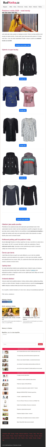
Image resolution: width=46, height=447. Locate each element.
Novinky (36, 436)
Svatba (12, 438)
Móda (11, 6)
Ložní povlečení (6, 438)
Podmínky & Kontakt (17, 445)
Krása (15, 6)
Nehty (27, 436)
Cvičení (7, 436)
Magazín (5, 6)
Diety (3, 436)
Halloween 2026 (6, 433)
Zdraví (30, 6)
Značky (12, 433)
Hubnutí (35, 6)
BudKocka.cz (10, 445)
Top (3, 440)
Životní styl (20, 6)
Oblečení (9, 12)
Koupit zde (23, 79)
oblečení (33, 270)
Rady (41, 433)
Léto (19, 438)
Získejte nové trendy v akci (23, 45)
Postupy (31, 436)
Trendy (6, 12)
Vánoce (16, 436)
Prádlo (16, 433)
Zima (27, 438)
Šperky (40, 436)
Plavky (11, 436)
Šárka (16, 12)
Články (40, 6)
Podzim (13, 12)
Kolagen (39, 438)
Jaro (16, 438)
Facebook (5, 301)
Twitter (10, 301)
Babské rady (22, 436)
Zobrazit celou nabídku (23, 219)
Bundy (34, 438)
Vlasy (34, 433)
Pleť (38, 433)
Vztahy (26, 6)
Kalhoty (30, 438)
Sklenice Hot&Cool (23, 433)
